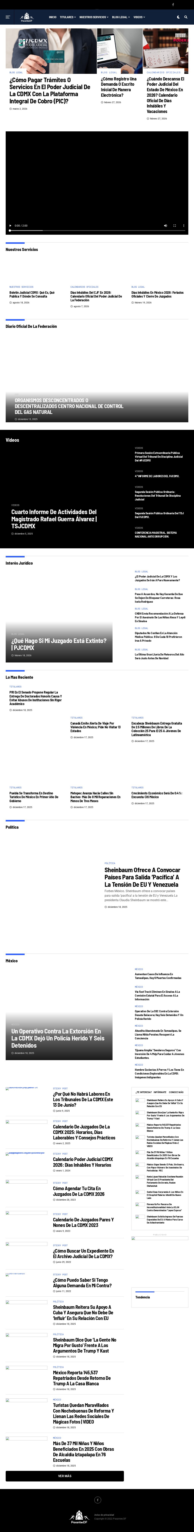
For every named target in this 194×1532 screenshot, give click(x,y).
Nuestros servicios (93, 17)
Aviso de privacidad (104, 1515)
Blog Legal (119, 17)
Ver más (64, 1476)
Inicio (52, 17)
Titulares (66, 17)
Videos (138, 17)
